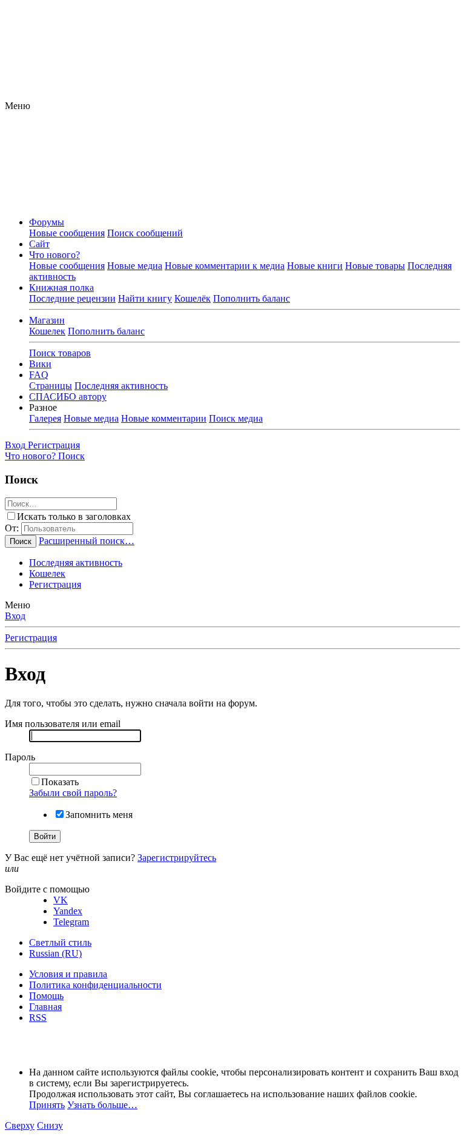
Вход (15, 616)
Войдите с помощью (47, 889)
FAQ (38, 375)
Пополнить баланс (251, 298)
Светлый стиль (60, 942)
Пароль (20, 757)
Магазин (47, 320)
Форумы (46, 222)
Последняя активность (121, 385)
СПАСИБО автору (68, 396)
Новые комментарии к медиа (225, 266)
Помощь (46, 996)
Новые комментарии (163, 418)
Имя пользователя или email (62, 724)
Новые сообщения (67, 233)
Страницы (50, 385)
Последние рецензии (72, 298)
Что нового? (54, 255)
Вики (40, 364)
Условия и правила (68, 974)
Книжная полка (61, 287)
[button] (17, 106)
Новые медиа (134, 266)
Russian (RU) (55, 953)
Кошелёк (192, 298)
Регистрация (55, 584)
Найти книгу (145, 298)
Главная (45, 1006)
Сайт (39, 244)
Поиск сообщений (145, 233)
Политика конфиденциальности (95, 985)
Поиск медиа (236, 418)
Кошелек (47, 331)
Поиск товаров (60, 353)
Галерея (45, 418)
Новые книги (315, 266)
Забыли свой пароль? (73, 793)
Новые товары (375, 266)
